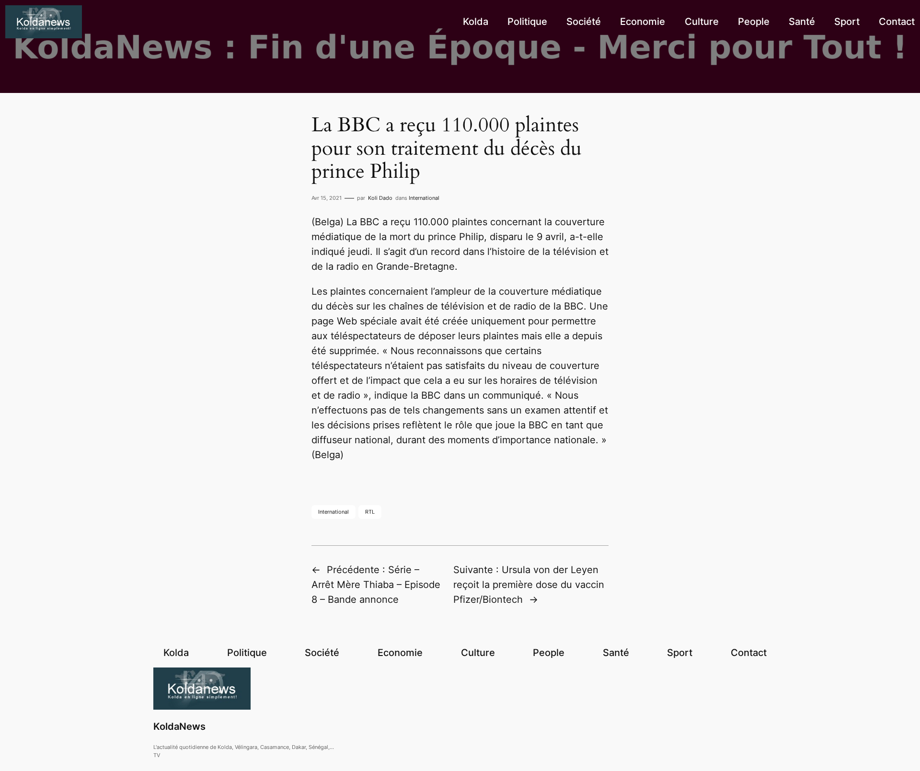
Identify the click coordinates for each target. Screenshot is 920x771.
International (424, 198)
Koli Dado (380, 198)
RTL (370, 511)
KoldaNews (179, 726)
